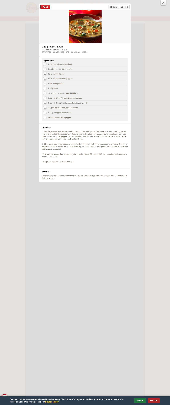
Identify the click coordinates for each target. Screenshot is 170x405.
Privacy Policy (51, 401)
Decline (153, 400)
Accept (140, 400)
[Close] (163, 2)
